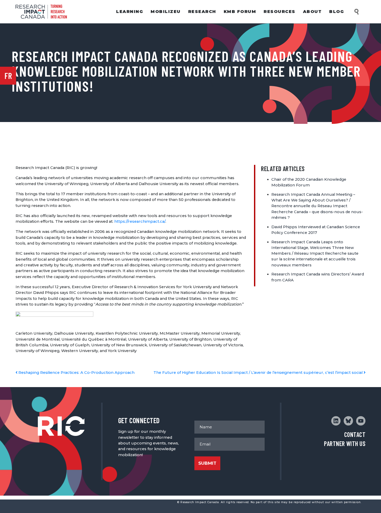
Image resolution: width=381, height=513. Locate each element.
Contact (354, 434)
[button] (356, 11)
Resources (279, 11)
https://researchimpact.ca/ (139, 221)
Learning (129, 11)
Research (202, 11)
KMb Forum (240, 11)
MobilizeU (166, 11)
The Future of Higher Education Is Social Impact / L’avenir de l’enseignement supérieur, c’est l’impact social (258, 372)
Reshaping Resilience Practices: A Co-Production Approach (76, 372)
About (312, 11)
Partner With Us (344, 443)
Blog (336, 11)
